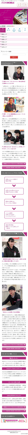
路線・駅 (8, 30)
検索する (14, 57)
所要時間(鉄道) (14, 31)
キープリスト (22, 5)
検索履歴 (18, 5)
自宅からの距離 (19, 31)
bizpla (26, 433)
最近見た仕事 (26, 5)
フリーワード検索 (6, 51)
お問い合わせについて (14, 432)
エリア (3, 30)
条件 (25, 30)
